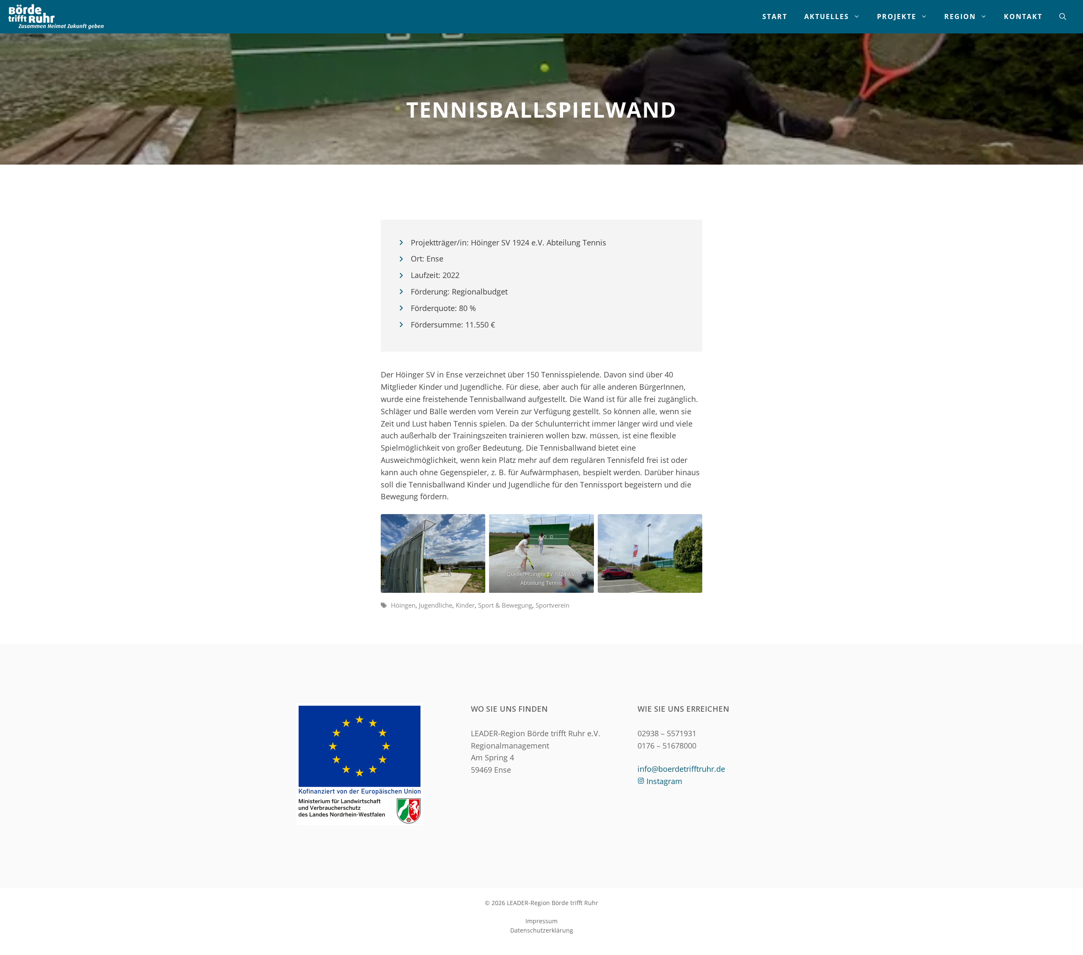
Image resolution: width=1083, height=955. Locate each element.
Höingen (403, 605)
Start (774, 16)
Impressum (541, 921)
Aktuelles (826, 16)
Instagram (664, 781)
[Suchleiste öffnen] (1063, 16)
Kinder (465, 605)
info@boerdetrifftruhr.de (681, 769)
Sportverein (552, 605)
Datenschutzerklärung (541, 930)
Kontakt (1023, 16)
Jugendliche (435, 605)
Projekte (896, 16)
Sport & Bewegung (505, 605)
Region (960, 16)
